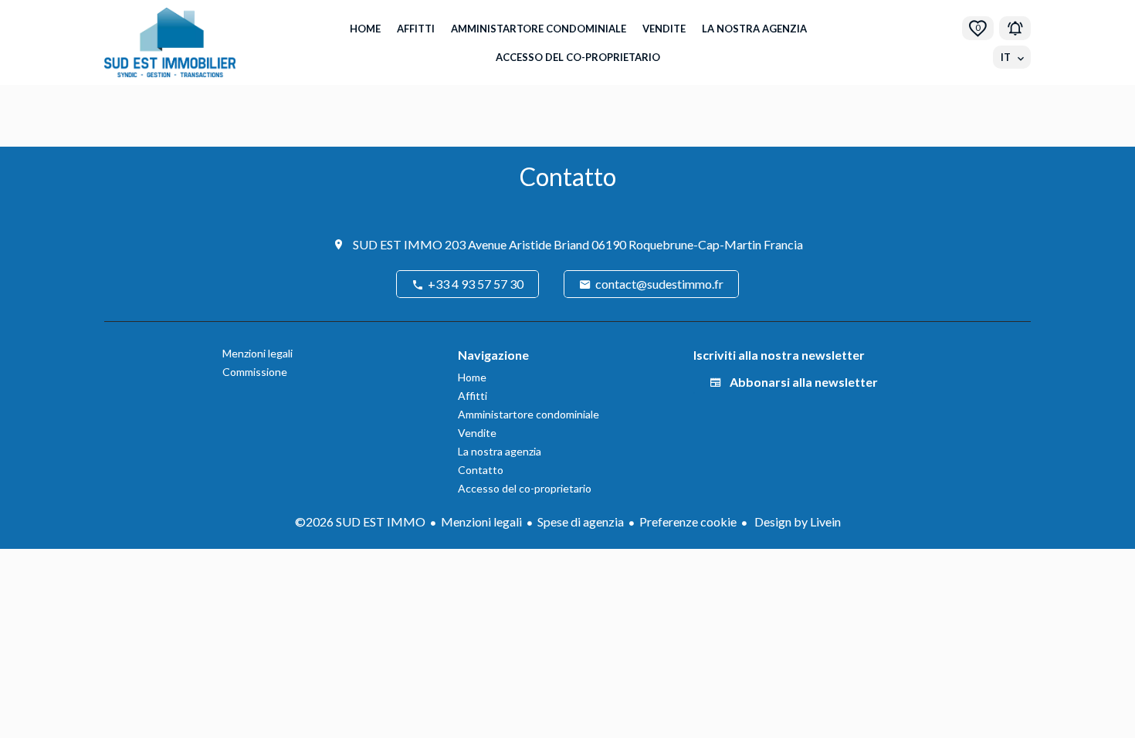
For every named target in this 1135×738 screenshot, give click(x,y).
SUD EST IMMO (397, 244)
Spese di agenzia (580, 521)
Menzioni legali (481, 521)
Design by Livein (796, 521)
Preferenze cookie (688, 521)
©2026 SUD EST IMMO (360, 521)
